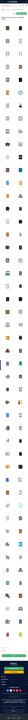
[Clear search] (20, 5)
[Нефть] (7, 54)
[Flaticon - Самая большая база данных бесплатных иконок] (12, 1)
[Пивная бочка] (20, 170)
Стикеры (8, 9)
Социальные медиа (14, 687)
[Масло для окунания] (20, 479)
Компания (3, 684)
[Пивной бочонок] (20, 209)
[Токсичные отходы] (20, 363)
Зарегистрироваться (14, 696)
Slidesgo (19, 718)
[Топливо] (7, 608)
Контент (3, 676)
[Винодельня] (7, 531)
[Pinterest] (14, 690)
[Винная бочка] (20, 131)
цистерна (4, 650)
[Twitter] (11, 690)
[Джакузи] (20, 570)
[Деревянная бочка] (20, 376)
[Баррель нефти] (20, 157)
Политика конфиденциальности (19, 699)
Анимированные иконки (17, 9)
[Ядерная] (7, 312)
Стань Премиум (14, 672)
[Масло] (20, 28)
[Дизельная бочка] (20, 621)
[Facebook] (8, 690)
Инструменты (4, 679)
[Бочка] (7, 28)
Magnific (9, 718)
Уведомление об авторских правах (10, 702)
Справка (3, 682)
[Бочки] (20, 196)
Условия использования (7, 699)
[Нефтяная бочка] (20, 54)
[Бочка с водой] (7, 144)
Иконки (3, 9)
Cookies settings (22, 702)
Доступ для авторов (14, 668)
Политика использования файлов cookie (14, 701)
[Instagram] (17, 690)
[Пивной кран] (7, 441)
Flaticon (14, 718)
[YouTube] (20, 690)
